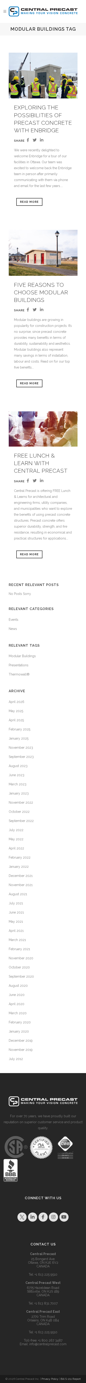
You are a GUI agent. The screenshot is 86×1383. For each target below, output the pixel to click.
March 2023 (17, 784)
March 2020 (18, 1013)
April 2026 (16, 702)
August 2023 (18, 766)
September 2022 (21, 821)
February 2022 (20, 857)
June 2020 (17, 995)
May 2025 (16, 711)
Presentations (18, 665)
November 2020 (21, 958)
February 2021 (19, 949)
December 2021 (21, 876)
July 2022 (16, 830)
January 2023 (19, 793)
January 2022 (19, 866)
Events (13, 619)
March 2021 (17, 940)
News (13, 629)
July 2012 (16, 1059)
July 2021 (16, 903)
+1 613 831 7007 (46, 1303)
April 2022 (16, 848)
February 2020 (20, 1022)
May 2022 (16, 839)
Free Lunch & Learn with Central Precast (41, 463)
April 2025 (16, 720)
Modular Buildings (22, 656)
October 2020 (19, 967)
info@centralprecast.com (48, 1344)
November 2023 (21, 747)
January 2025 (18, 738)
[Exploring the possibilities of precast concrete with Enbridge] (43, 75)
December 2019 (21, 1040)
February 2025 (19, 729)
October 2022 (19, 812)
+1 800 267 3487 (50, 1340)
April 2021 (16, 931)
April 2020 (16, 1004)
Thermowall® (19, 674)
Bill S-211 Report (71, 1378)
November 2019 (21, 1050)
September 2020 (21, 976)
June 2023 (16, 775)
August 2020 (18, 985)
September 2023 (21, 757)
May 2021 (16, 921)
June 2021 (16, 912)
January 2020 (19, 1031)
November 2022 (21, 802)
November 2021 (21, 885)
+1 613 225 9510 (46, 1274)
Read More (29, 201)
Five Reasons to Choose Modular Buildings (41, 292)
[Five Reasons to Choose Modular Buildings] (43, 253)
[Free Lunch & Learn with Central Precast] (43, 429)
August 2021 (18, 894)
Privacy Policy (50, 1378)
